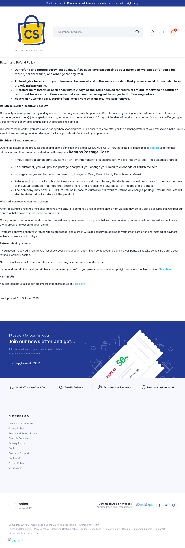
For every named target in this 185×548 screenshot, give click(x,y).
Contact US (14, 458)
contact (154, 147)
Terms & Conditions (19, 438)
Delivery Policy (16, 443)
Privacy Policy (16, 428)
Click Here (164, 269)
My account (15, 467)
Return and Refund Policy (22, 433)
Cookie (12, 448)
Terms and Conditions (20, 423)
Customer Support (18, 453)
